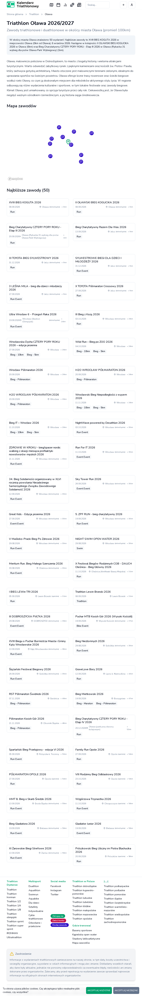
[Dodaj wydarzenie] (123, 4)
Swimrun (33, 894)
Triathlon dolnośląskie (84, 886)
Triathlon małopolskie (84, 910)
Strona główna (15, 14)
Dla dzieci (34, 902)
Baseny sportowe (82, 930)
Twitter (55, 894)
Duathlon (34, 886)
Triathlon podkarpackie (116, 886)
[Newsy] (79, 5)
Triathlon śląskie (113, 898)
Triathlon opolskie (82, 918)
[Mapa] (51, 5)
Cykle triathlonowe (36, 917)
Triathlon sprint (15, 921)
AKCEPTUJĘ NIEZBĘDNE (126, 990)
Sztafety (33, 907)
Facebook (56, 886)
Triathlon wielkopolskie (117, 914)
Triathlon (34, 14)
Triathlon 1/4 (14, 905)
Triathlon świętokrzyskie (117, 902)
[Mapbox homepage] (15, 179)
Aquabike (34, 898)
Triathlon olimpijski (12, 915)
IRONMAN (12, 933)
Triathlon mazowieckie (84, 914)
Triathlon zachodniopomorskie (115, 920)
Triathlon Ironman (12, 895)
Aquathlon (34, 890)
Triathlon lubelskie (82, 902)
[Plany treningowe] (72, 5)
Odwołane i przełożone (35, 924)
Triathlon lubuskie (82, 898)
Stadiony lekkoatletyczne (86, 938)
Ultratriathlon (14, 937)
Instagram (56, 890)
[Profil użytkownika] (131, 4)
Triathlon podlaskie (114, 890)
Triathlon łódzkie (81, 906)
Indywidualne (36, 911)
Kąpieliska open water (84, 934)
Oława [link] (48, 14)
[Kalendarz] (58, 5)
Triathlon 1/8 (14, 909)
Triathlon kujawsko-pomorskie (83, 892)
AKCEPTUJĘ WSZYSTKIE (98, 990)
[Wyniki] (65, 5)
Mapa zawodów (81, 943)
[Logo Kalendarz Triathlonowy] (23, 4)
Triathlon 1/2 (14, 901)
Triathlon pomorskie (115, 894)
